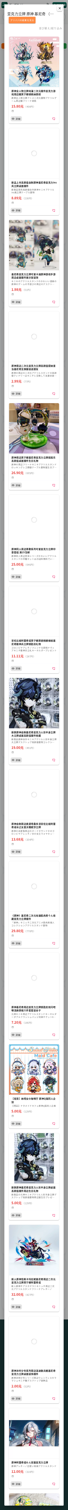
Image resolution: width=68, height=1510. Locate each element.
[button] (34, 80)
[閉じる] (59, 8)
